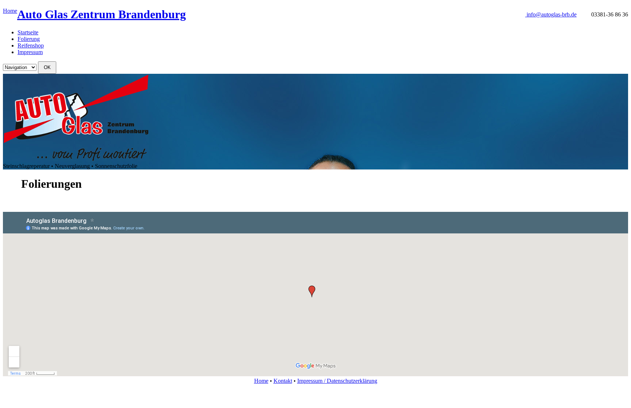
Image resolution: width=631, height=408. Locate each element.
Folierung (29, 39)
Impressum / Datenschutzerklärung (337, 381)
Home (10, 11)
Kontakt (283, 381)
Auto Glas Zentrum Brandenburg (101, 14)
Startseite (28, 32)
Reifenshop (31, 45)
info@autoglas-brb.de (552, 14)
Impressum (30, 52)
